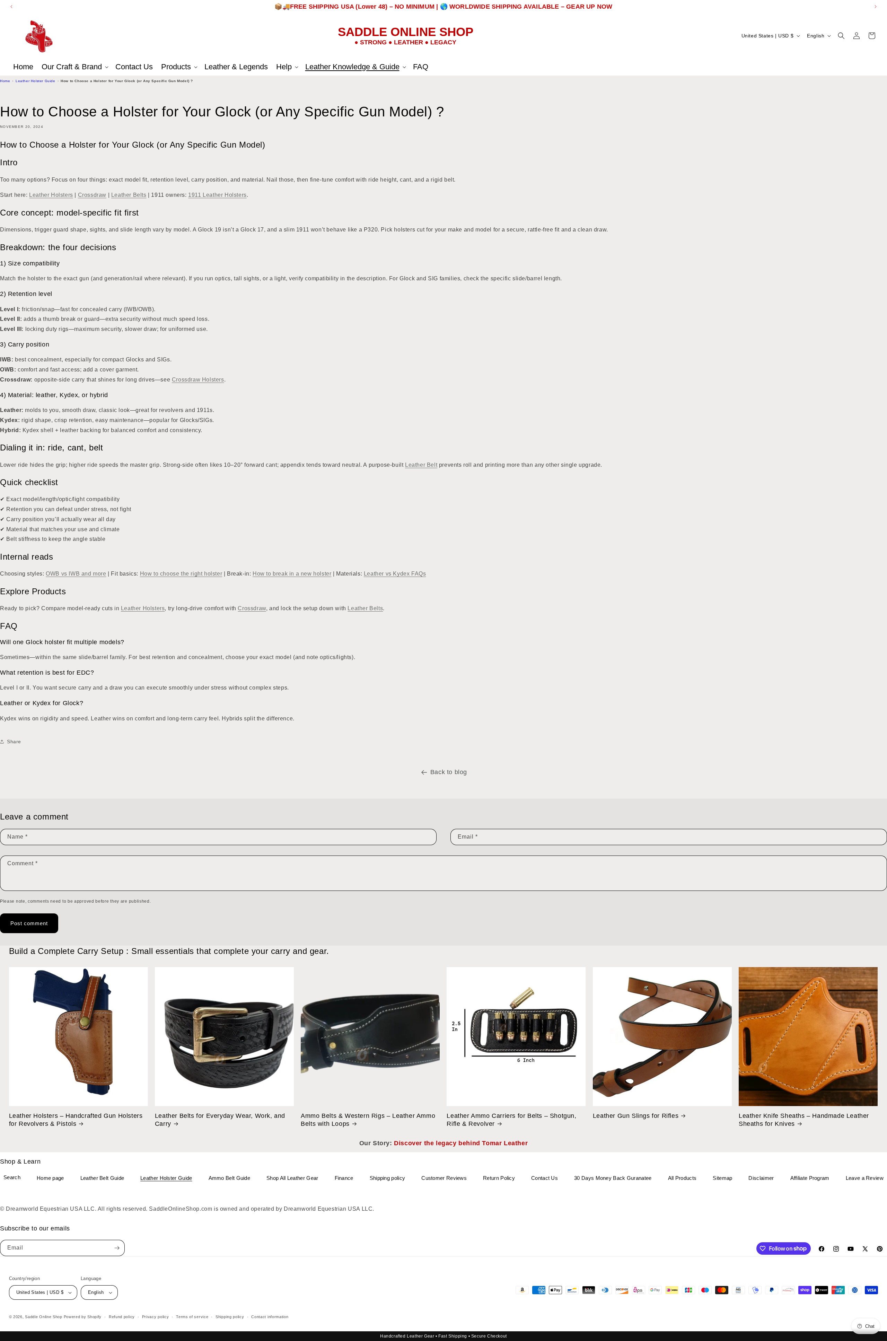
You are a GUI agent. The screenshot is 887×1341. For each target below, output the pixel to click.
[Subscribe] (116, 1248)
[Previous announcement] (11, 6)
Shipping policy (387, 1178)
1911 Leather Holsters (217, 195)
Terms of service (192, 1317)
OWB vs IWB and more (76, 574)
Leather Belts (129, 195)
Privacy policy (155, 1317)
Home (5, 81)
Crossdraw (92, 195)
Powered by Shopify (83, 1317)
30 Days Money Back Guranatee (612, 1178)
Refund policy (122, 1317)
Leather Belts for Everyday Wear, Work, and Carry (220, 1119)
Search (11, 1177)
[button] (74, 67)
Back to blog (448, 772)
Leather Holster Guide (35, 81)
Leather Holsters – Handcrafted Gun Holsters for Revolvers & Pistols (76, 1119)
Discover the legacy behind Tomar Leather (461, 1143)
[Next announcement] (875, 6)
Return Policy (499, 1178)
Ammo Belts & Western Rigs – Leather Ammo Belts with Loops (368, 1119)
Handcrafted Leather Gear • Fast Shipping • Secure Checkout (443, 1336)
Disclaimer (761, 1178)
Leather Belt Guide (102, 1178)
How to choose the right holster (181, 574)
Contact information (269, 1317)
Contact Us (544, 1178)
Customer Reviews (444, 1178)
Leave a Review (865, 1178)
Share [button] (14, 741)
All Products (682, 1178)
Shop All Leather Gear (292, 1178)
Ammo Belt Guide (230, 1178)
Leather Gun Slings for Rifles (635, 1115)
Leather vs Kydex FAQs (395, 574)
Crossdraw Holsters (198, 380)
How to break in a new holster (292, 574)
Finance (344, 1178)
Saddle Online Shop (43, 1317)
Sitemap (722, 1178)
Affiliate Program (809, 1178)
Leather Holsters (51, 195)
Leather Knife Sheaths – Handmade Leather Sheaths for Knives (804, 1119)
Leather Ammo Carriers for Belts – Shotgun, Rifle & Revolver (511, 1119)
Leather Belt (421, 465)
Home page (50, 1178)
